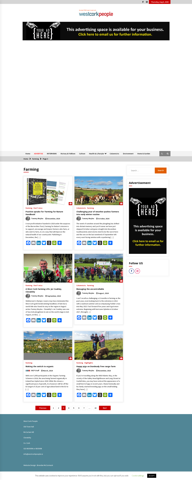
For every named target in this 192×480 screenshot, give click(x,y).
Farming (29, 208)
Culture (82, 153)
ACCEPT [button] (152, 476)
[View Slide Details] (96, 31)
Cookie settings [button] (138, 475)
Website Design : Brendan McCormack (38, 465)
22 (95, 408)
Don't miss (38, 208)
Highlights (88, 363)
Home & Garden (143, 153)
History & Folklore (68, 153)
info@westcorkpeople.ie (33, 454)
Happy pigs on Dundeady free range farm (96, 366)
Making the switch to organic (40, 366)
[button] (162, 153)
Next (105, 408)
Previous (42, 408)
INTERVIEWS (52, 153)
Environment (128, 153)
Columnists (114, 153)
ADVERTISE (38, 153)
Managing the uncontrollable (90, 289)
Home (27, 153)
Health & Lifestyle (96, 153)
